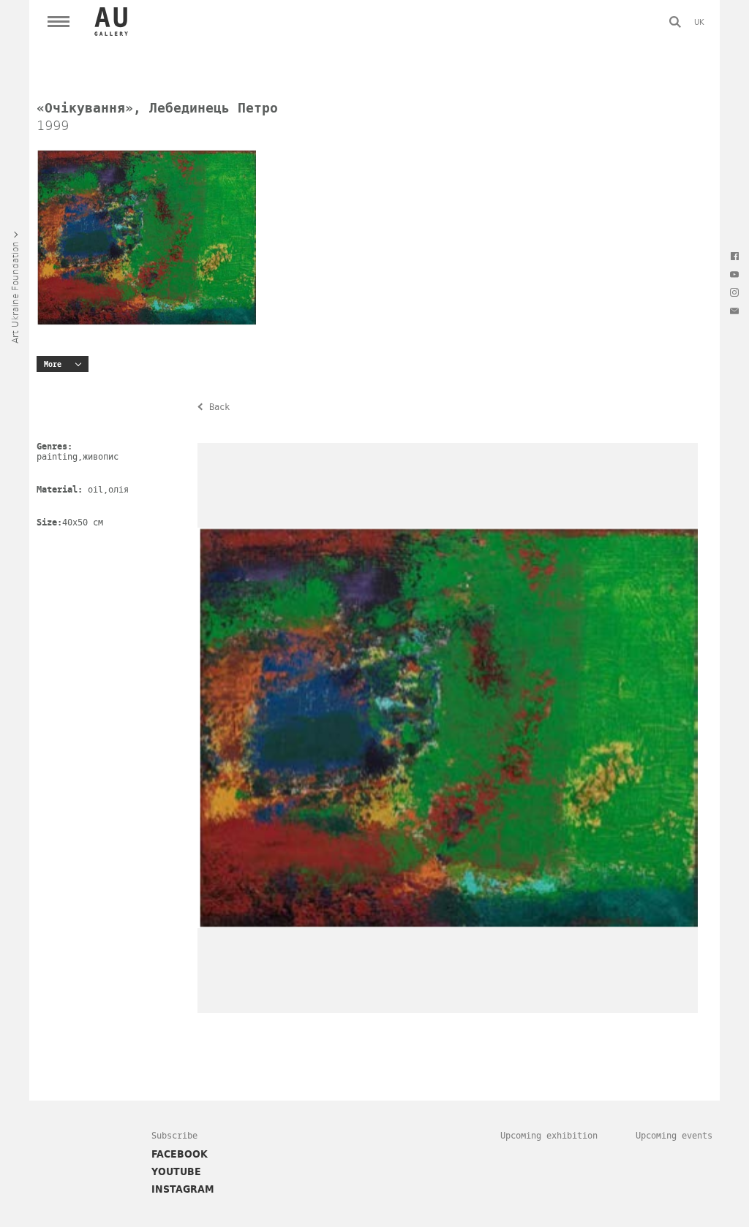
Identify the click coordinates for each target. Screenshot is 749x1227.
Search (675, 22)
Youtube (734, 274)
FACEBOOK (179, 1154)
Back (219, 407)
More (52, 364)
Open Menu (58, 22)
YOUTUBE (176, 1171)
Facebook (734, 255)
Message (734, 310)
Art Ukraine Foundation (14, 292)
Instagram (734, 292)
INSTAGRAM (182, 1189)
